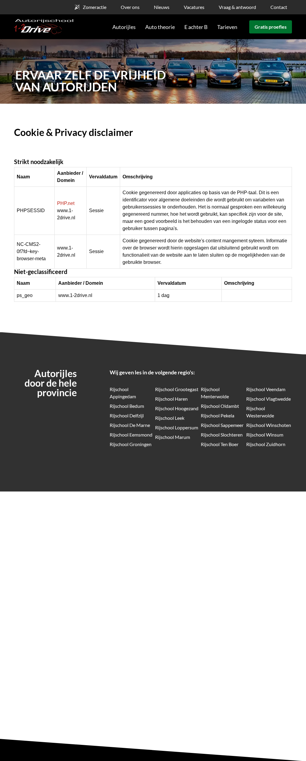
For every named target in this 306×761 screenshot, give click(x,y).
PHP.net (65, 203)
